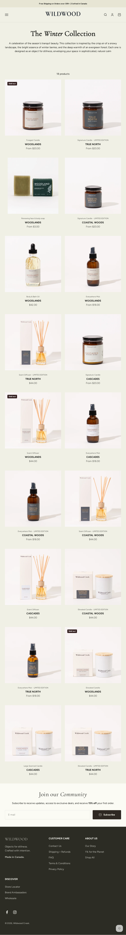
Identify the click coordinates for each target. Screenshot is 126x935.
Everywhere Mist (93, 297)
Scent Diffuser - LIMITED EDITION (33, 375)
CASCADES (93, 378)
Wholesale (10, 898)
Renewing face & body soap (33, 218)
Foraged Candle (33, 140)
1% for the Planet (94, 851)
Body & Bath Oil (32, 297)
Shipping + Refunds (59, 851)
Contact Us (55, 846)
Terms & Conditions (59, 863)
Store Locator (12, 886)
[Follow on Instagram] (15, 912)
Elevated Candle (93, 688)
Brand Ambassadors (15, 892)
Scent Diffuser (33, 453)
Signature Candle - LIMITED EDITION (92, 140)
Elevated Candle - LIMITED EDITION (93, 609)
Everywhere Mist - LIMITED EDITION (33, 531)
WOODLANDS (33, 144)
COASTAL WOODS (93, 222)
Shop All (89, 857)
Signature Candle (93, 375)
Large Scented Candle (33, 766)
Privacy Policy (56, 869)
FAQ (51, 857)
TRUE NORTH (93, 144)
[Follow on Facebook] (7, 912)
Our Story (90, 846)
